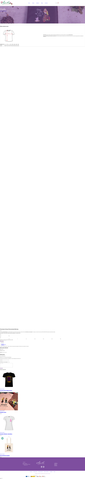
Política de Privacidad (40, 471)
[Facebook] (41, 467)
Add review (1, 368)
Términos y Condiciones (46, 471)
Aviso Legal (31, 471)
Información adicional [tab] (3, 344)
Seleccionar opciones (2, 410)
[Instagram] (43, 467)
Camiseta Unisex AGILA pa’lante (6, 390)
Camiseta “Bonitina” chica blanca (6, 433)
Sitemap (54, 471)
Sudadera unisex (3, 412)
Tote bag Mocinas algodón (5, 455)
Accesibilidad (51, 471)
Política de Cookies (35, 471)
